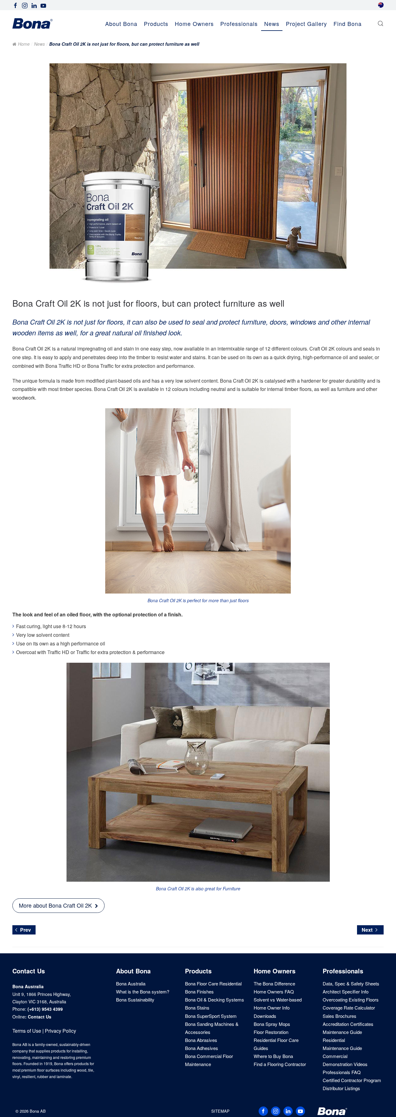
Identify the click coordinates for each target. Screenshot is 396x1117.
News (271, 23)
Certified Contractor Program (352, 1080)
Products (198, 970)
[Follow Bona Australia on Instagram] (25, 5)
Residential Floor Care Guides (276, 1044)
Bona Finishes (199, 991)
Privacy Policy (60, 1030)
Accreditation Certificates (348, 1024)
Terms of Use (26, 1030)
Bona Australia (130, 983)
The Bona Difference (274, 983)
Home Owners (274, 970)
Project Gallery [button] (306, 23)
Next (367, 929)
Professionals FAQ (342, 1072)
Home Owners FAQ (274, 991)
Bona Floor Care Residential (213, 983)
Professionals (343, 970)
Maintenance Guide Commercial (342, 1052)
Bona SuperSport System (211, 1016)
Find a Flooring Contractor (280, 1064)
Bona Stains (197, 1007)
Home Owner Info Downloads (272, 1011)
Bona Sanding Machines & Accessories (212, 1028)
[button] (380, 23)
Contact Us (39, 1017)
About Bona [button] (121, 23)
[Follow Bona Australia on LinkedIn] (34, 5)
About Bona (133, 970)
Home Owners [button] (194, 23)
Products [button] (156, 23)
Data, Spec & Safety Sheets (351, 983)
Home (24, 44)
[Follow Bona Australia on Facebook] (15, 5)
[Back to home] (32, 23)
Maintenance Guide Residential (342, 1036)
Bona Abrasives (201, 1040)
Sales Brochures (339, 1016)
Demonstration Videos (345, 1064)
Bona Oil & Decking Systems (214, 999)
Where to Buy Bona (273, 1056)
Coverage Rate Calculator (349, 1007)
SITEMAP (220, 1111)
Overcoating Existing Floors (351, 999)
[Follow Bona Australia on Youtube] (43, 5)
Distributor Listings (341, 1088)
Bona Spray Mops (272, 1024)
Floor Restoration (271, 1032)
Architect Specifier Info (345, 991)
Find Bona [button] (348, 23)
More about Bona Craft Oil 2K (55, 905)
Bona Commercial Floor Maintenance (209, 1060)
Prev (25, 929)
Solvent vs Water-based (278, 999)
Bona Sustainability (135, 999)
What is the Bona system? (142, 991)
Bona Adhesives (201, 1048)
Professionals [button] (239, 23)
